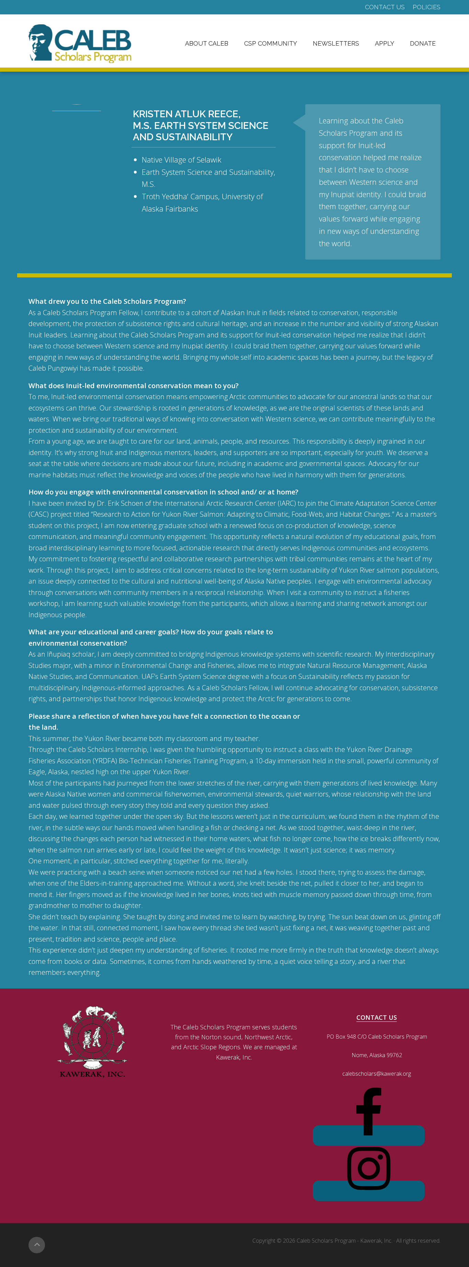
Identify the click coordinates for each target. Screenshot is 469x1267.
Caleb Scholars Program (79, 43)
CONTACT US (376, 1017)
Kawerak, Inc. (376, 1240)
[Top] (36, 1245)
